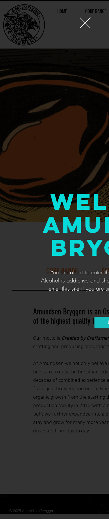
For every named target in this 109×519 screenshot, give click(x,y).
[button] (85, 22)
